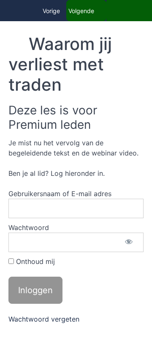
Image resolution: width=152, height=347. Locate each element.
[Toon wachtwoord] (129, 242)
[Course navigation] (129, 10)
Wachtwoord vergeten (43, 319)
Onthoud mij (34, 261)
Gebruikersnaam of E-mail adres (59, 193)
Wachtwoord (28, 227)
